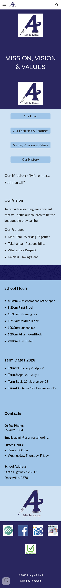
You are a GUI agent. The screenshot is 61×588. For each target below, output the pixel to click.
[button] (4, 4)
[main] (30, 63)
